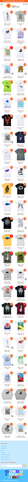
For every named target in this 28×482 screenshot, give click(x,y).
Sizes (2, 450)
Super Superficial (14, 480)
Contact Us (4, 448)
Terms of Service (5, 459)
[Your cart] (26, 4)
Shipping (3, 452)
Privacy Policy (4, 457)
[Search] (24, 4)
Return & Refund (5, 454)
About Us (3, 446)
